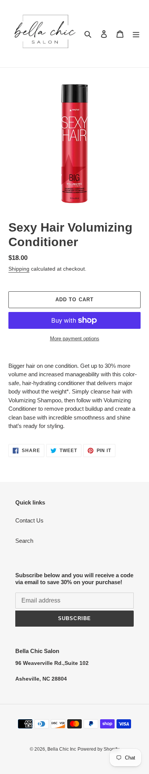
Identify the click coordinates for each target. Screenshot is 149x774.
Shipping (18, 269)
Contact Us (29, 520)
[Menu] (136, 34)
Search (24, 540)
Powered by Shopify (98, 749)
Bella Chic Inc (61, 749)
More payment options (74, 338)
